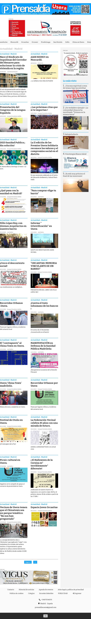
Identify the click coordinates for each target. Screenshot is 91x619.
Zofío (67, 42)
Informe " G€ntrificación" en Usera (41, 226)
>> (35, 562)
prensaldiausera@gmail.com (45, 607)
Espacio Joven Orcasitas (44, 507)
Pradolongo (45, 42)
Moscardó (14, 42)
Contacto (10, 590)
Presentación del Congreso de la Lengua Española (12, 110)
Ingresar (77, 593)
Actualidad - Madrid (8, 54)
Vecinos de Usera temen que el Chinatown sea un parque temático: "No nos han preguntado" (13, 513)
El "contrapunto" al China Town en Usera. (12, 344)
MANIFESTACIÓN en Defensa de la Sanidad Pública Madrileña (43, 346)
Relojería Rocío (71, 134)
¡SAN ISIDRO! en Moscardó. (40, 58)
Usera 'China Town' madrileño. (11, 384)
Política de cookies (16, 593)
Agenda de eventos (46, 590)
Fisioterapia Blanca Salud (75, 154)
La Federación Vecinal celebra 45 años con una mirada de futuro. (44, 423)
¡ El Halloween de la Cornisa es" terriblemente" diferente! (42, 464)
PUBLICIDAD (63, 593)
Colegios (31, 593)
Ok (45, 616)
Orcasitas (25, 42)
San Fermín (57, 42)
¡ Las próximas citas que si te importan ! (44, 108)
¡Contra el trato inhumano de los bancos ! (44, 306)
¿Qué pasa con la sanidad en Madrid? (11, 192)
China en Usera (78, 42)
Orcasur (35, 42)
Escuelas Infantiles (46, 593)
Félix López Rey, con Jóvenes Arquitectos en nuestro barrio (13, 226)
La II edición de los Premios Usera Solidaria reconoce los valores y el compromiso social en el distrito (44, 148)
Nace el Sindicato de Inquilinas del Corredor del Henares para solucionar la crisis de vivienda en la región (13, 63)
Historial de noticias (26, 590)
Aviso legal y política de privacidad (71, 590)
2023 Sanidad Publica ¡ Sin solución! (12, 144)
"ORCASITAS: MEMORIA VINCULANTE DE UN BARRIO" (44, 266)
